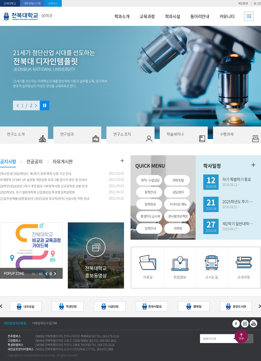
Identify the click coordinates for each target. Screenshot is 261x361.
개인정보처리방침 (15, 323)
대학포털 (178, 180)
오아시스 (53, 3)
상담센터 (178, 192)
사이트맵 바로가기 (248, 16)
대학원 (178, 228)
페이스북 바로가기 (236, 323)
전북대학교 (10, 3)
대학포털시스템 (32, 3)
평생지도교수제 (150, 216)
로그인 (257, 3)
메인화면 (243, 3)
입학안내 (150, 228)
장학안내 (150, 192)
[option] (130, 82)
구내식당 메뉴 (178, 204)
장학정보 (150, 204)
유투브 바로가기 (253, 323)
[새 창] (26, 306)
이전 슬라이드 (18, 105)
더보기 (122, 160)
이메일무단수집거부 (44, 323)
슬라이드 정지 (44, 105)
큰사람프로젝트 (178, 216)
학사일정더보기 (253, 165)
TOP (241, 338)
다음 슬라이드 (36, 105)
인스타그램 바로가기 (245, 323)
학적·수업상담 (150, 180)
